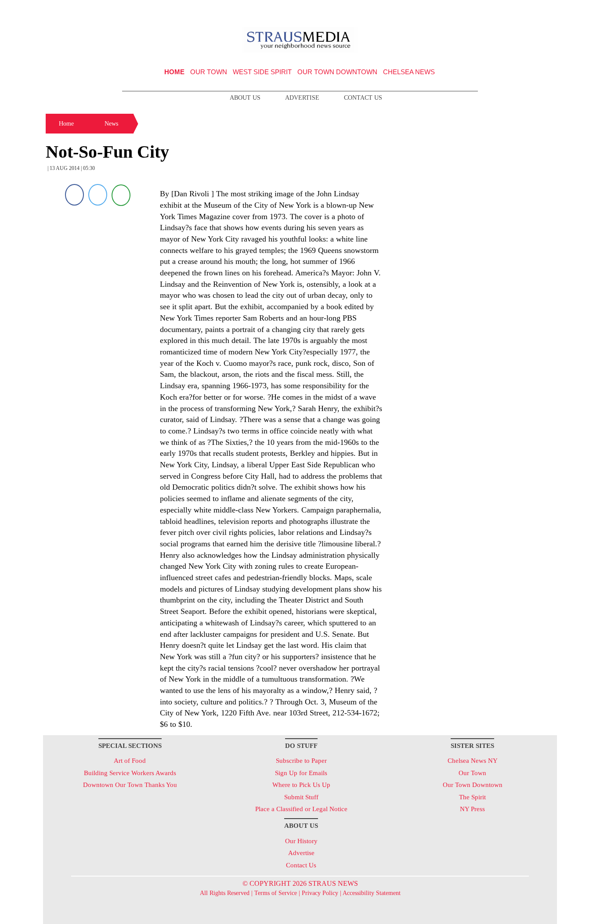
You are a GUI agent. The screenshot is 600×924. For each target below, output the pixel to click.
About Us (245, 97)
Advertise (302, 97)
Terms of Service (275, 893)
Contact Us (363, 97)
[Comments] (121, 195)
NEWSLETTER (482, 10)
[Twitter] (97, 195)
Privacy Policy (320, 893)
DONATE (532, 10)
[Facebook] (74, 195)
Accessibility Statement (372, 893)
